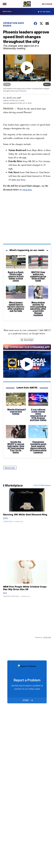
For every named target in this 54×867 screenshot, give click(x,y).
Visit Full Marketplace (42, 485)
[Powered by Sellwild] (47, 637)
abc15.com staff (14, 98)
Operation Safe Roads (13, 24)
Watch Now (46, 4)
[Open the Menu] (4, 4)
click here (27, 189)
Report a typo (10, 468)
